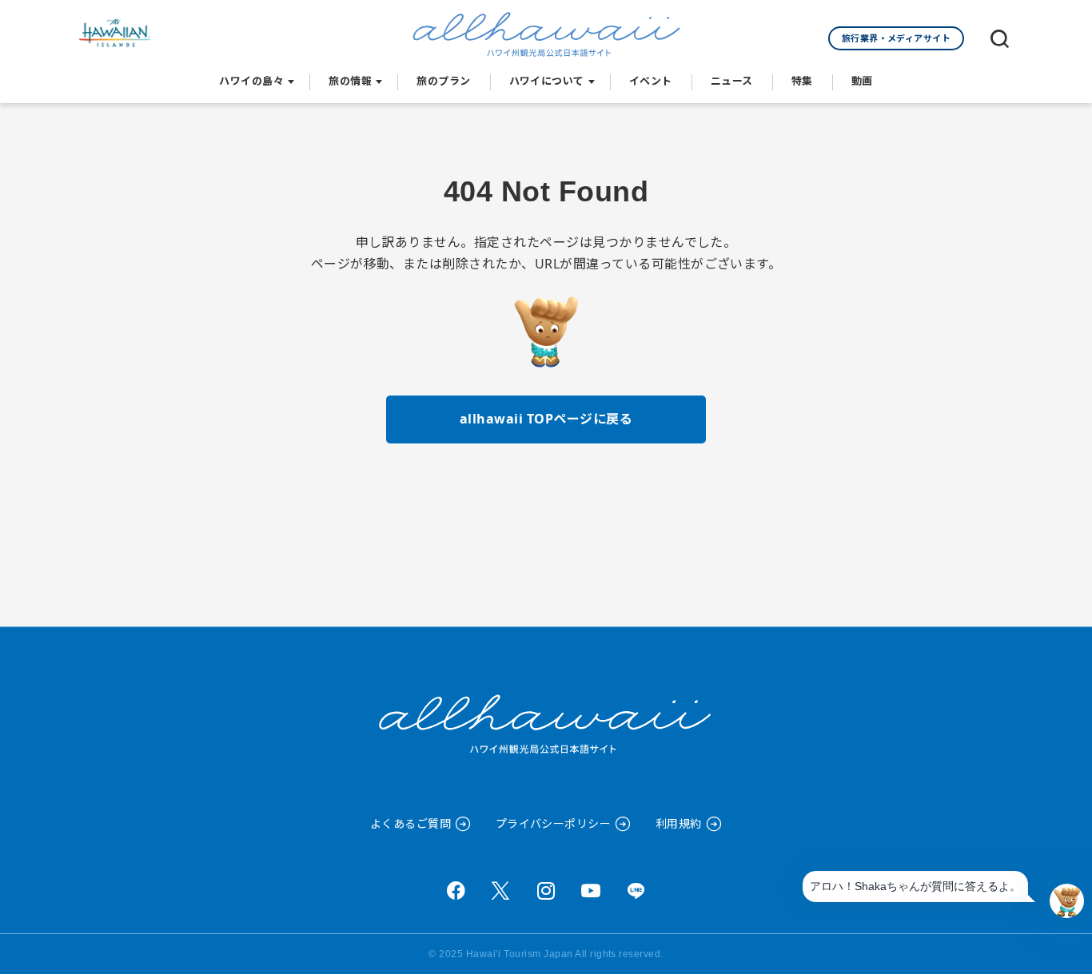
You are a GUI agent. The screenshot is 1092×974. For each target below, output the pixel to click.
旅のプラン (443, 81)
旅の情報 (350, 81)
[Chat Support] (1067, 901)
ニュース (732, 81)
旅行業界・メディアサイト (896, 38)
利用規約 (679, 823)
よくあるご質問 (410, 823)
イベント (650, 81)
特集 (802, 81)
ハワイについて (546, 81)
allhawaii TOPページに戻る (546, 418)
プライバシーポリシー (554, 823)
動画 (862, 81)
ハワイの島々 (251, 81)
